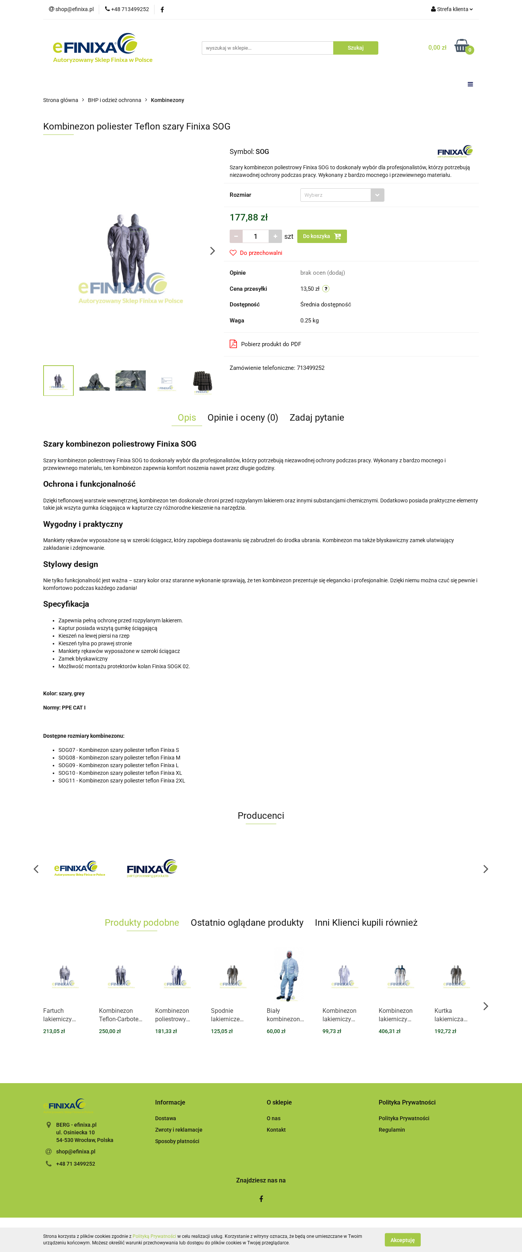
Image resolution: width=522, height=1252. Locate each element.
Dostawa (165, 1118)
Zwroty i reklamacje (179, 1130)
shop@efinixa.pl (76, 1151)
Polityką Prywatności (154, 1236)
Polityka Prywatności (404, 1118)
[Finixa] (455, 151)
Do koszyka (317, 236)
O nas (273, 1118)
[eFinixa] (79, 868)
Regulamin (392, 1130)
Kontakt (276, 1130)
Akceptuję (403, 1240)
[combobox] (342, 195)
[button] (170, 1103)
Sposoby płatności (177, 1141)
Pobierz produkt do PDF (271, 344)
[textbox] (336, 195)
